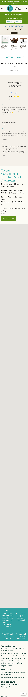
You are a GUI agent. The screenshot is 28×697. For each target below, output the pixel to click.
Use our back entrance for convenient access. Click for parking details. (14, 2)
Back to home (14, 70)
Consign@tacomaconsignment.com (13, 677)
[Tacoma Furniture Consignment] (14, 8)
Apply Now (9, 21)
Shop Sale (14, 33)
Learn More (18, 21)
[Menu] (1, 8)
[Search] (5, 8)
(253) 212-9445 (6, 675)
